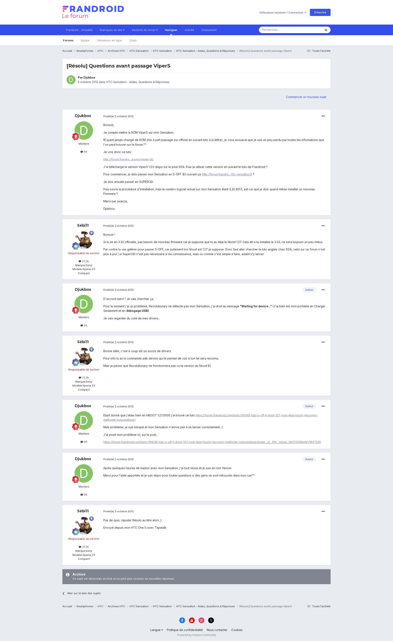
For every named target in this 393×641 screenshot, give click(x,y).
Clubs (133, 40)
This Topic (309, 29)
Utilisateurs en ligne (109, 40)
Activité (189, 30)
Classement (209, 30)
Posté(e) (118, 116)
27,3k (85, 261)
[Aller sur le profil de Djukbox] (71, 79)
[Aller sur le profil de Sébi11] (84, 240)
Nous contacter (217, 630)
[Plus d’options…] (323, 116)
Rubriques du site (111, 30)
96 (85, 151)
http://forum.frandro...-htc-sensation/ (226, 174)
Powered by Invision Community (196, 634)
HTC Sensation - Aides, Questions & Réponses (137, 82)
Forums (68, 40)
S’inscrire (320, 12)
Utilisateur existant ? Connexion (282, 12)
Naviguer (171, 30)
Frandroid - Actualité (79, 30)
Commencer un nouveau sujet (306, 97)
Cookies (237, 630)
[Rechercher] (326, 30)
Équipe (85, 40)
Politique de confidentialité (185, 630)
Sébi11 (83, 225)
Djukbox (89, 77)
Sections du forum (144, 30)
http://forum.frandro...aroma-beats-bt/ (128, 159)
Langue (155, 630)
